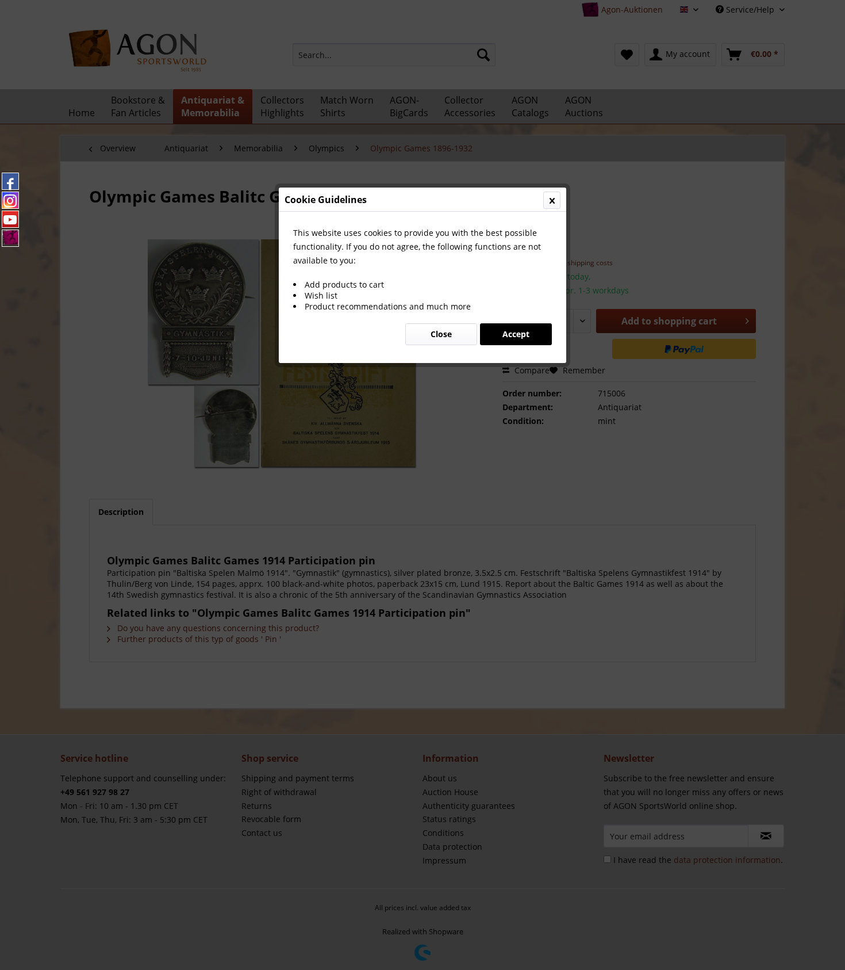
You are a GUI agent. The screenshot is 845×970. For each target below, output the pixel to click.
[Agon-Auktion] (10, 238)
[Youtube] (10, 219)
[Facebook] (10, 181)
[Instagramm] (10, 200)
